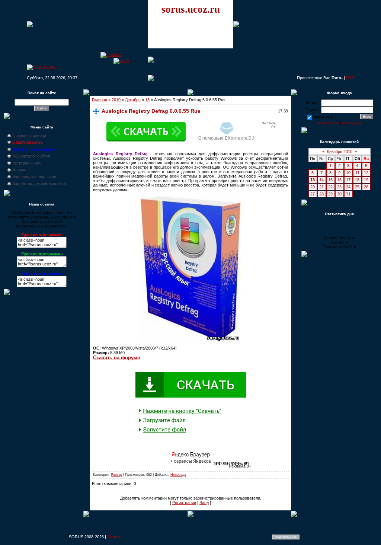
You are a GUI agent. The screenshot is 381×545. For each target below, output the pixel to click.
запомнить (323, 117)
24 (348, 187)
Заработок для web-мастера (39, 183)
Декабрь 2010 (339, 151)
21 (321, 187)
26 (366, 187)
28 (321, 194)
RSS (350, 78)
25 (357, 187)
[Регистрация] (42, 66)
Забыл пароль (328, 123)
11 (357, 172)
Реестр (116, 475)
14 (321, 180)
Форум (18, 170)
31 (348, 194)
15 (330, 180)
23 (339, 187)
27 (312, 194)
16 (339, 180)
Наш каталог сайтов (31, 156)
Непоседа (178, 475)
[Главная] (111, 54)
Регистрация (184, 502)
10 (348, 172)
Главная (99, 100)
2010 (116, 100)
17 (348, 180)
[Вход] (121, 60)
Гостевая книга (26, 163)
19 (366, 180)
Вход (204, 502)
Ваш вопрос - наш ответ (35, 176)
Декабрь (133, 100)
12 (366, 172)
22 (330, 187)
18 (357, 180)
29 (330, 194)
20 (312, 187)
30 (339, 194)
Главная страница (29, 135)
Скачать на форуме (116, 357)
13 (147, 100)
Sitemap (114, 537)
